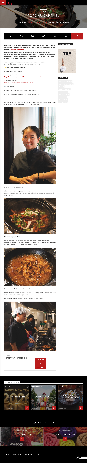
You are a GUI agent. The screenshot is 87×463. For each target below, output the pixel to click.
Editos (8, 455)
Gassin (71, 84)
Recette (43, 11)
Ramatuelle (62, 97)
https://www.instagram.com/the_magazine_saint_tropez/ (22, 76)
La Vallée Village (44, 396)
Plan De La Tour (64, 94)
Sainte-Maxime (63, 102)
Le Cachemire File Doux (66, 434)
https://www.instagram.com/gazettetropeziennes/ (18, 82)
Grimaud (61, 87)
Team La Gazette (17, 455)
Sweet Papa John (22, 434)
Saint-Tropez (63, 99)
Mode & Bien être (37, 387)
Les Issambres (63, 92)
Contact (39, 455)
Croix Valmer (63, 84)
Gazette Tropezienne (38, 22)
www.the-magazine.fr (17, 49)
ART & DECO (8, 387)
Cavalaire (62, 82)
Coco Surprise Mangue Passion (70, 396)
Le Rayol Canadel (64, 89)
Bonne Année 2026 (17, 396)
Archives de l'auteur (40, 363)
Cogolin (69, 82)
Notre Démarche (29, 455)
